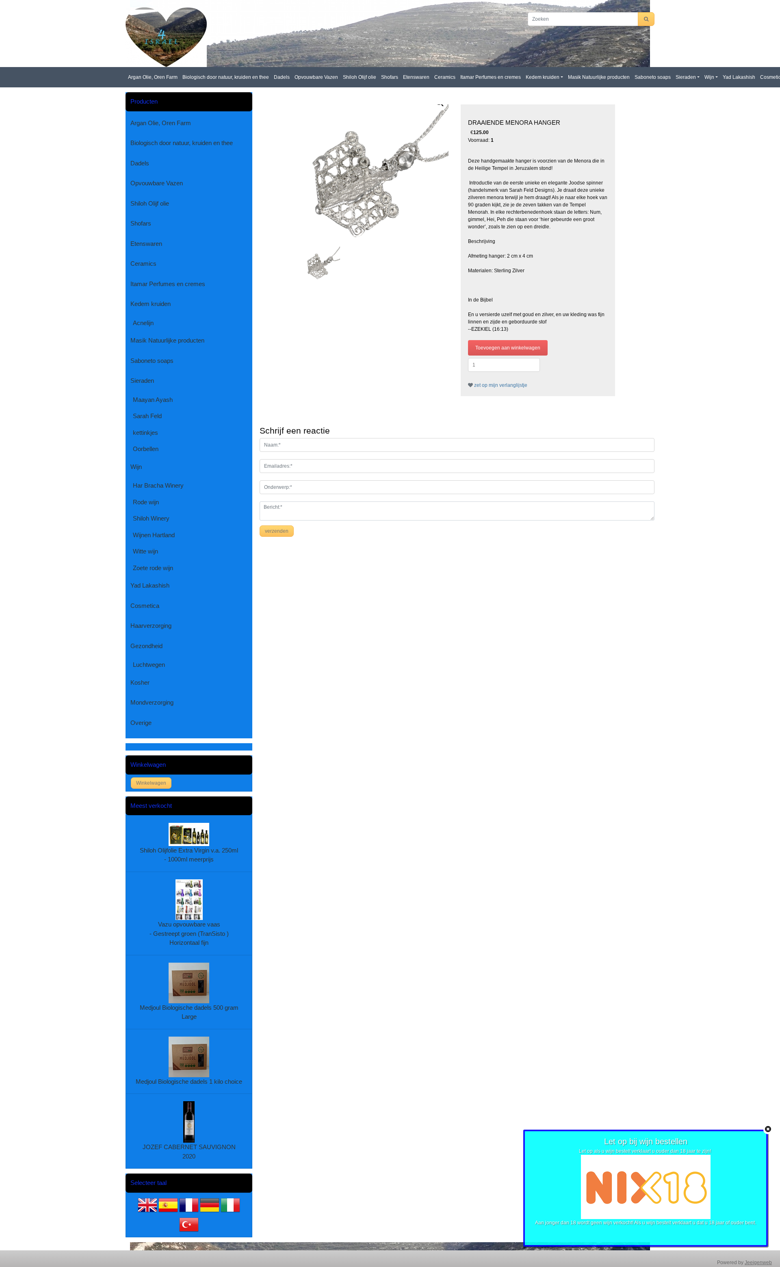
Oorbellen (145, 448)
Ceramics (444, 77)
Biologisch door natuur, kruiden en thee (225, 77)
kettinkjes (145, 432)
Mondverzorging (151, 702)
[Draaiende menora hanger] (376, 173)
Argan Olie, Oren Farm (153, 77)
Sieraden (686, 77)
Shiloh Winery (151, 518)
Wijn (709, 77)
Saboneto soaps (653, 77)
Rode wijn (146, 502)
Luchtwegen (149, 664)
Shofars (389, 77)
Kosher (140, 682)
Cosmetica (144, 605)
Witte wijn (145, 551)
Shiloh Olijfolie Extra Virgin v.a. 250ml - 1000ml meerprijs (189, 855)
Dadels (282, 77)
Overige (141, 722)
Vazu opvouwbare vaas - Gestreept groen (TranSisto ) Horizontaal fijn (189, 933)
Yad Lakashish (739, 77)
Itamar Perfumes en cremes (490, 77)
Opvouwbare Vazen (316, 77)
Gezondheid (146, 645)
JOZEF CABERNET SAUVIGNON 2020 (189, 1151)
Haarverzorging (150, 625)
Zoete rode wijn (153, 567)
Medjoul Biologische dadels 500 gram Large (189, 1012)
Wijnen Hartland (154, 535)
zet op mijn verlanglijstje (500, 385)
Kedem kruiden (542, 77)
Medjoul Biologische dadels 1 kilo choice (189, 1081)
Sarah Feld (147, 415)
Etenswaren (416, 77)
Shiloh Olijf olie (359, 77)
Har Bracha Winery (158, 485)
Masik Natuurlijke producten (599, 77)
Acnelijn (143, 322)
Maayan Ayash (153, 399)
